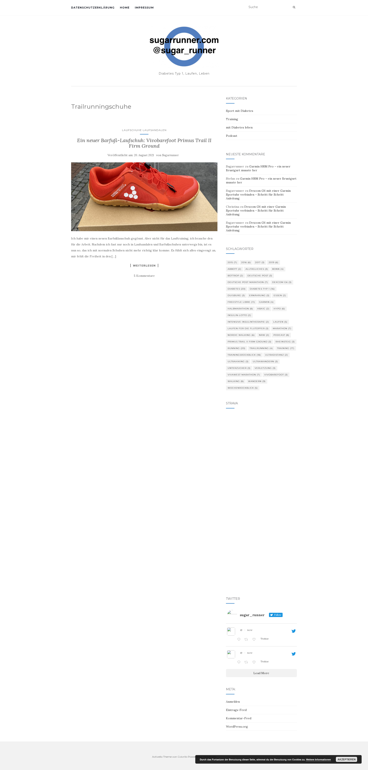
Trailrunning (261, 348)
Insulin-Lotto (239, 315)
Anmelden (233, 702)
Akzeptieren (347, 759)
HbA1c (263, 308)
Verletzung (265, 368)
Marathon (282, 328)
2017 (259, 262)
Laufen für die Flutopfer (248, 328)
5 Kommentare (144, 276)
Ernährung (259, 295)
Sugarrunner (170, 155)
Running (236, 348)
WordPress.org (237, 726)
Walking (236, 381)
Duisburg (236, 295)
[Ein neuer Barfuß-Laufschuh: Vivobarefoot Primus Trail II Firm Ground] (144, 196)
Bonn (278, 269)
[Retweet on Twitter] (247, 639)
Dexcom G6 (282, 282)
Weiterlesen (144, 265)
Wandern (257, 381)
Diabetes (237, 288)
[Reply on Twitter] (239, 639)
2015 (232, 262)
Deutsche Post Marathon (248, 282)
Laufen (280, 321)
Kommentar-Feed (238, 718)
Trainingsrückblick (244, 354)
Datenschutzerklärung (93, 7)
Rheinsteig (285, 341)
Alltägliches (257, 269)
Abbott (234, 269)
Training (232, 119)
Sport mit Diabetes (239, 111)
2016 (246, 262)
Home (124, 7)
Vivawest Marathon (244, 374)
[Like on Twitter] (255, 639)
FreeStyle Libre (241, 302)
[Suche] (294, 7)
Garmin (266, 302)
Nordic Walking (241, 335)
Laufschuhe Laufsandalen (144, 130)
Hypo (279, 308)
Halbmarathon (240, 308)
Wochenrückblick (243, 387)
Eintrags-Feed (236, 710)
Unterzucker (239, 368)
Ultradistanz (276, 354)
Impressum (144, 7)
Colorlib (182, 756)
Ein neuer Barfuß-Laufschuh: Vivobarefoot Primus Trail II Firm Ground (144, 143)
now (250, 630)
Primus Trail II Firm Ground (249, 341)
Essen (280, 295)
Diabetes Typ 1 (262, 288)
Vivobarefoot (276, 374)
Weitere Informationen (318, 759)
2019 (273, 262)
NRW (264, 335)
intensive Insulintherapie (248, 321)
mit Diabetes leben (239, 127)
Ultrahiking (238, 361)
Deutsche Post (259, 275)
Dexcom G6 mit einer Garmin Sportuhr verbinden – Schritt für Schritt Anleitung (258, 194)
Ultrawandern (265, 361)
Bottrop (235, 275)
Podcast (231, 136)
